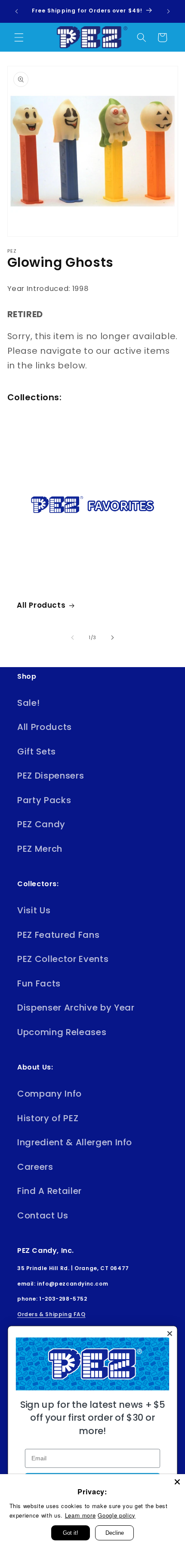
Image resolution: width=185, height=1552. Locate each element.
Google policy (117, 1515)
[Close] (177, 1482)
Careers (35, 1167)
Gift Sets (36, 751)
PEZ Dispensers (50, 776)
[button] (19, 37)
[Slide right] (112, 637)
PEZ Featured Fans (58, 935)
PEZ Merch (39, 849)
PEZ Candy (41, 824)
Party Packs (44, 800)
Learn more (80, 1515)
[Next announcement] (168, 11)
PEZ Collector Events (62, 959)
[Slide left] (72, 637)
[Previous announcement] (16, 11)
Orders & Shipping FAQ (51, 1314)
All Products (41, 605)
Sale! (28, 703)
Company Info (49, 1094)
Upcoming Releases (61, 1032)
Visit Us (33, 910)
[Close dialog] (169, 1333)
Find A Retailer (49, 1191)
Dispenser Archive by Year (76, 1008)
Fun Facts (39, 983)
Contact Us (42, 1215)
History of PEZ (47, 1118)
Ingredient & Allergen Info (74, 1142)
